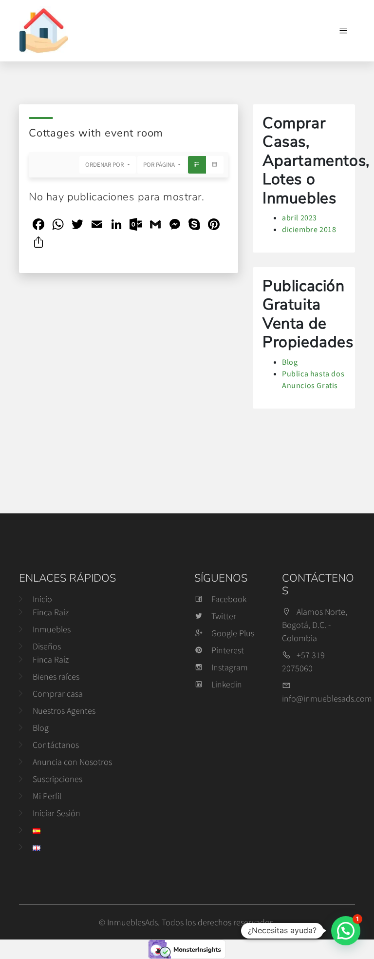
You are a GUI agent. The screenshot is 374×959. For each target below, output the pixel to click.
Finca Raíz (51, 659)
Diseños (47, 646)
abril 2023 (299, 217)
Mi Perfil (47, 796)
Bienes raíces (56, 676)
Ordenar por (105, 164)
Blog (290, 362)
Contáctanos (56, 744)
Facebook (228, 599)
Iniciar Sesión (56, 813)
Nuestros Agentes (64, 710)
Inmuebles (52, 629)
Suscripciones (57, 778)
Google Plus (232, 633)
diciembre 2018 (309, 229)
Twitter (223, 616)
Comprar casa (58, 693)
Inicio (42, 599)
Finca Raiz (51, 612)
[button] (345, 930)
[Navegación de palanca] (343, 30)
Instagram (229, 667)
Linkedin (226, 684)
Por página (159, 164)
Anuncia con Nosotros (72, 761)
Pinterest (227, 650)
